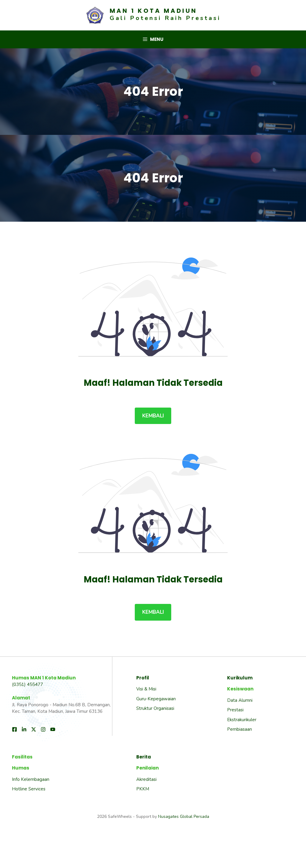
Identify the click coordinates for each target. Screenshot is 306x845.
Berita (143, 757)
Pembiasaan (239, 729)
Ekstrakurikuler (241, 720)
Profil (142, 678)
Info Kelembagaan (30, 779)
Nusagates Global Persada (183, 816)
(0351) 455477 (27, 684)
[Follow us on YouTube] (52, 729)
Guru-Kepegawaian (156, 699)
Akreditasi (146, 779)
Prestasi (235, 710)
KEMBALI (153, 415)
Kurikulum (240, 678)
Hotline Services (28, 789)
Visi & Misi (146, 689)
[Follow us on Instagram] (43, 729)
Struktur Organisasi (155, 708)
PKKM (142, 789)
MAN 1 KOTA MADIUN (153, 11)
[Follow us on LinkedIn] (24, 729)
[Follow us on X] (33, 729)
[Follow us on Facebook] (14, 729)
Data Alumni (240, 700)
